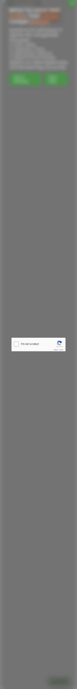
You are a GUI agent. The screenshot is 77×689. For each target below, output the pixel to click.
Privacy (56, 350)
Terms (61, 350)
